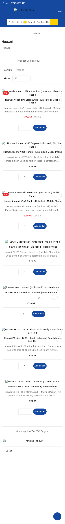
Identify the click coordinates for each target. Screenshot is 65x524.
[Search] (54, 22)
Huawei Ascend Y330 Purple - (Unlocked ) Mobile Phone (32, 152)
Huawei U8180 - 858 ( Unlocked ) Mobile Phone (32, 386)
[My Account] (49, 11)
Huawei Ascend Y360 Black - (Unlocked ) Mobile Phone (32, 201)
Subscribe (52, 469)
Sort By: (8, 70)
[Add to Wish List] (59, 94)
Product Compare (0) (29, 60)
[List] (11, 61)
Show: (7, 78)
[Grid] (7, 61)
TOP (57, 516)
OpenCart (28, 518)
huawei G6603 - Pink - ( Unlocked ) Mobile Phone (31, 292)
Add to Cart (39, 127)
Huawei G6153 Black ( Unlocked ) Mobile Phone (32, 247)
